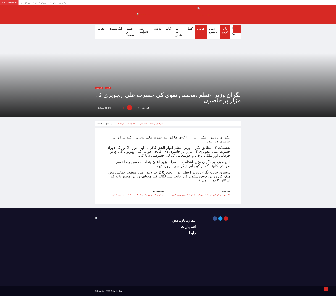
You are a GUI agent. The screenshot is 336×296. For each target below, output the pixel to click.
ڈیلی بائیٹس (213, 30)
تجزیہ (101, 28)
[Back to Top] (326, 289)
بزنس (157, 28)
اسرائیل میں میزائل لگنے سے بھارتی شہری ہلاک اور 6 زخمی (44, 3)
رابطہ (191, 233)
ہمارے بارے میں (184, 220)
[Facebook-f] (215, 218)
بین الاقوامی (144, 30)
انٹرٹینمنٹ (115, 28)
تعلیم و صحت (130, 32)
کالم (168, 28)
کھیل (190, 28)
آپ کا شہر (179, 32)
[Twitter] (220, 218)
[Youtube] (226, 218)
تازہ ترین (225, 30)
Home (99, 123)
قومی (200, 28)
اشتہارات (188, 227)
